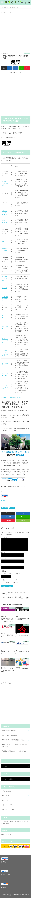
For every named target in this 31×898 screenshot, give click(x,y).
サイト (3, 564)
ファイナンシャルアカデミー (5, 387)
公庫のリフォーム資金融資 (9, 735)
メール (3, 558)
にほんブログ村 (5, 500)
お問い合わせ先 (6, 791)
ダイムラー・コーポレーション (5, 212)
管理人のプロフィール (8, 809)
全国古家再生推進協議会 (5, 298)
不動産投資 (5, 507)
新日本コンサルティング (5, 183)
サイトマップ (5, 800)
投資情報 (12, 507)
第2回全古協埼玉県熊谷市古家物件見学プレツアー (15, 752)
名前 (3, 552)
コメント (4, 537)
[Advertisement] (15, 32)
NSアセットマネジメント (5, 250)
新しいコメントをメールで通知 (10, 580)
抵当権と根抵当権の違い (9, 730)
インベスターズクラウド (5, 278)
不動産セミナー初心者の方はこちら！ (12, 397)
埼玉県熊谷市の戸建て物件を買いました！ (14, 740)
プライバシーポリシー (8, 805)
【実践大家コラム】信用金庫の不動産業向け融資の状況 (14, 745)
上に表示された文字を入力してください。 (11, 574)
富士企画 (4, 288)
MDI (3, 241)
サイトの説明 (5, 795)
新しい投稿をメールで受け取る (10, 582)
